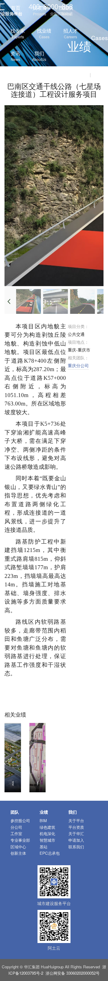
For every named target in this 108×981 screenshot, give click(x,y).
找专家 (17, 33)
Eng (98, 74)
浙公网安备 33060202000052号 (73, 973)
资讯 (15, 56)
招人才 (70, 33)
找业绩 (44, 33)
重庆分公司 (78, 365)
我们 (39, 56)
